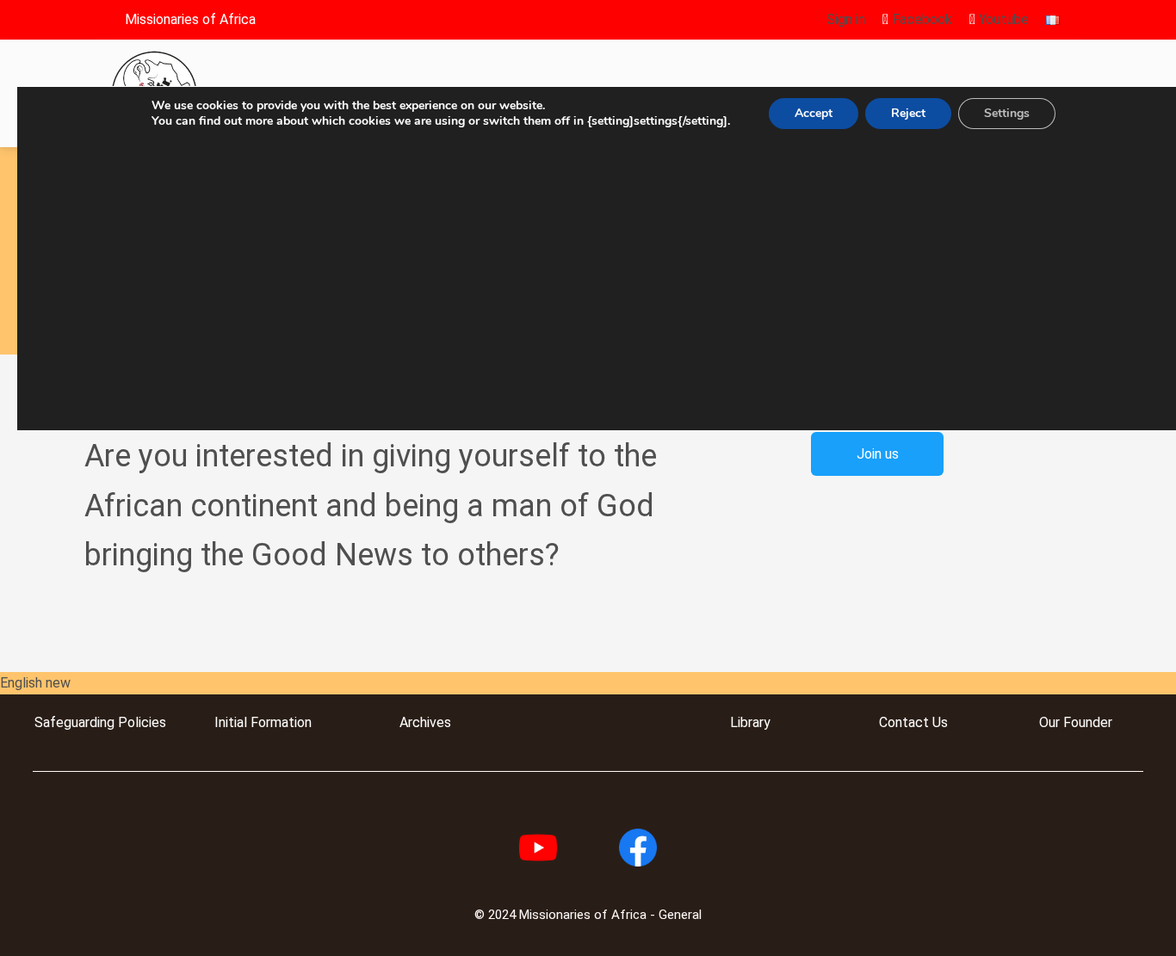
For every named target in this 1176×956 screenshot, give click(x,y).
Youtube (1002, 19)
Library (750, 722)
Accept (813, 113)
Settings (1007, 113)
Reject (908, 113)
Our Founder (1075, 722)
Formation (279, 722)
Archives (425, 722)
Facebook (920, 19)
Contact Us (913, 722)
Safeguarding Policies (100, 722)
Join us (878, 454)
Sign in (845, 19)
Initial (230, 722)
